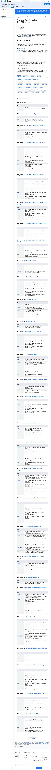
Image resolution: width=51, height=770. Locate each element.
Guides (7, 6)
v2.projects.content (30, 261)
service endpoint (20, 61)
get (17, 132)
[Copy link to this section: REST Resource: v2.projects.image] (36, 321)
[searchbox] (6, 9)
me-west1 (41, 87)
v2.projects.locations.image (32, 577)
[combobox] (26, 1)
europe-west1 (20, 84)
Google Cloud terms (30, 764)
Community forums (27, 752)
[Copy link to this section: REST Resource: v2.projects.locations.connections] (45, 396)
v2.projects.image (30, 321)
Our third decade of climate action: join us (21, 765)
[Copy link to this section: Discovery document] (27, 48)
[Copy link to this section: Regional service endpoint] (29, 68)
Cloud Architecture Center (36, 758)
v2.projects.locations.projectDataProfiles (36, 648)
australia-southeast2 (31, 81)
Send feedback (44, 20)
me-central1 (28, 87)
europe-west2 (44, 84)
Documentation (22, 16)
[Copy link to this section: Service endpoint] (25, 59)
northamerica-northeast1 (22, 89)
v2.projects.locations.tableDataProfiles (35, 693)
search (18, 168)
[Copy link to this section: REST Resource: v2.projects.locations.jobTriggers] (44, 617)
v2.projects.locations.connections (34, 396)
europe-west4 (28, 85)
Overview (3, 6)
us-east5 (37, 92)
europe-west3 (20, 85)
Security (26, 16)
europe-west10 (28, 84)
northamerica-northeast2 (34, 89)
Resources (22, 6)
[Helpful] (45, 16)
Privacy (21, 764)
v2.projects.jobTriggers (31, 354)
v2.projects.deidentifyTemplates (34, 277)
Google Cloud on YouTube (44, 758)
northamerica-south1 (21, 90)
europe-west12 (36, 84)
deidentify (19, 266)
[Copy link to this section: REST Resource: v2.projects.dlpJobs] (37, 299)
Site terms (24, 764)
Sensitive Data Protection (9, 4)
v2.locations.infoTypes (31, 114)
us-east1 (26, 92)
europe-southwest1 (37, 82)
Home (17, 16)
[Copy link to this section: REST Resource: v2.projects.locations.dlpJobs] (42, 526)
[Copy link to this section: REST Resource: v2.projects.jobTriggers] (39, 354)
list (18, 107)
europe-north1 (20, 82)
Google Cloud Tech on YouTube (45, 760)
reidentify (19, 271)
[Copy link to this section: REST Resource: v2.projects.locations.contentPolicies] (46, 442)
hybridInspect (20, 547)
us (42, 93)
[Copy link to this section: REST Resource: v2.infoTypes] (33, 102)
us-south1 (43, 92)
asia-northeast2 (29, 77)
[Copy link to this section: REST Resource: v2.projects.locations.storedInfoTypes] (18, 666)
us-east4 (32, 92)
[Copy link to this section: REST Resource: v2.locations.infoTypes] (38, 114)
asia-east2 (39, 76)
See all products (17, 752)
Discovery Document (21, 50)
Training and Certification (37, 760)
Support (25, 754)
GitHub (34, 752)
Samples (17, 6)
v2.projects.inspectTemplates (33, 331)
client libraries (43, 43)
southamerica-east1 (31, 90)
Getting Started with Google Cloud (36, 754)
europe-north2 (28, 82)
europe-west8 (43, 85)
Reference (12, 6)
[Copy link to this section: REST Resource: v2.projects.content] (37, 260)
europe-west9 (20, 87)
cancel (18, 304)
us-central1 (20, 92)
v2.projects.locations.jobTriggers (34, 617)
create (18, 149)
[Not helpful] (47, 16)
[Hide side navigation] (12, 768)
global (20, 76)
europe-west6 (36, 85)
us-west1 (19, 93)
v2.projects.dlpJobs (30, 299)
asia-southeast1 (28, 79)
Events (43, 754)
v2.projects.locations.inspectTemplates (35, 587)
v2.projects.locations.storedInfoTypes (35, 665)
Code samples (35, 756)
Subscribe (39, 767)
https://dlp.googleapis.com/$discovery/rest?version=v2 (28, 56)
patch (18, 164)
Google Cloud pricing (18, 754)
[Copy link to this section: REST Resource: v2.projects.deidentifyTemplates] (44, 277)
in (18, 95)
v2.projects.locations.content (33, 423)
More (15, 1)
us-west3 (31, 93)
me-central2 (35, 87)
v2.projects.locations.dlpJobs (33, 526)
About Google (17, 764)
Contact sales (17, 758)
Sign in (49, 1)
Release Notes (26, 755)
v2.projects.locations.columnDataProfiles (36, 379)
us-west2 (25, 93)
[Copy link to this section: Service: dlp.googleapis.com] (33, 40)
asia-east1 (32, 76)
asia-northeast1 (21, 77)
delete (18, 152)
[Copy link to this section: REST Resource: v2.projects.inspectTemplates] (42, 331)
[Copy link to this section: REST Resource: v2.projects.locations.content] (42, 423)
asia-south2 (20, 79)
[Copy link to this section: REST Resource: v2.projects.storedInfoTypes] (42, 714)
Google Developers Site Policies (41, 743)
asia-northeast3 (37, 77)
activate (18, 359)
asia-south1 (45, 77)
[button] (6, 16)
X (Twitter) (43, 755)
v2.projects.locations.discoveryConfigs (35, 498)
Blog (42, 752)
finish (18, 540)
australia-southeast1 (21, 81)
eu (45, 93)
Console (35, 1)
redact (18, 326)
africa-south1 (25, 76)
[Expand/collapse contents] (22, 25)
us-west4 (37, 93)
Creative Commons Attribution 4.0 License (42, 742)
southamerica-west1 (41, 90)
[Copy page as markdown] (29, 22)
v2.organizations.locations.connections (35, 142)
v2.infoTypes (28, 102)
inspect (18, 268)
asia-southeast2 (36, 79)
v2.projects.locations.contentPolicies (35, 442)
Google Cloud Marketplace (17, 756)
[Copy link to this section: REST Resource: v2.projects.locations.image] (41, 577)
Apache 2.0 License (28, 743)
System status (26, 757)
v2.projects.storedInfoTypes (33, 714)
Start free (47, 4)
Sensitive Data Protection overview (36, 12)
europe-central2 (41, 81)
